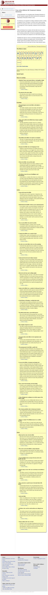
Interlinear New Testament (23, 559)
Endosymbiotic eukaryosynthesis (24, 573)
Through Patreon (36, 566)
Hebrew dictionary (21, 564)
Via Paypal (35, 568)
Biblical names (21, 558)
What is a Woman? (6, 580)
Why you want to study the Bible (24, 575)
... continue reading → (24, 89)
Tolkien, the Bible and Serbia (8, 587)
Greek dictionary (21, 565)
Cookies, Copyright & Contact (39, 558)
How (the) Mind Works (7, 589)
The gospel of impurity (22, 569)
